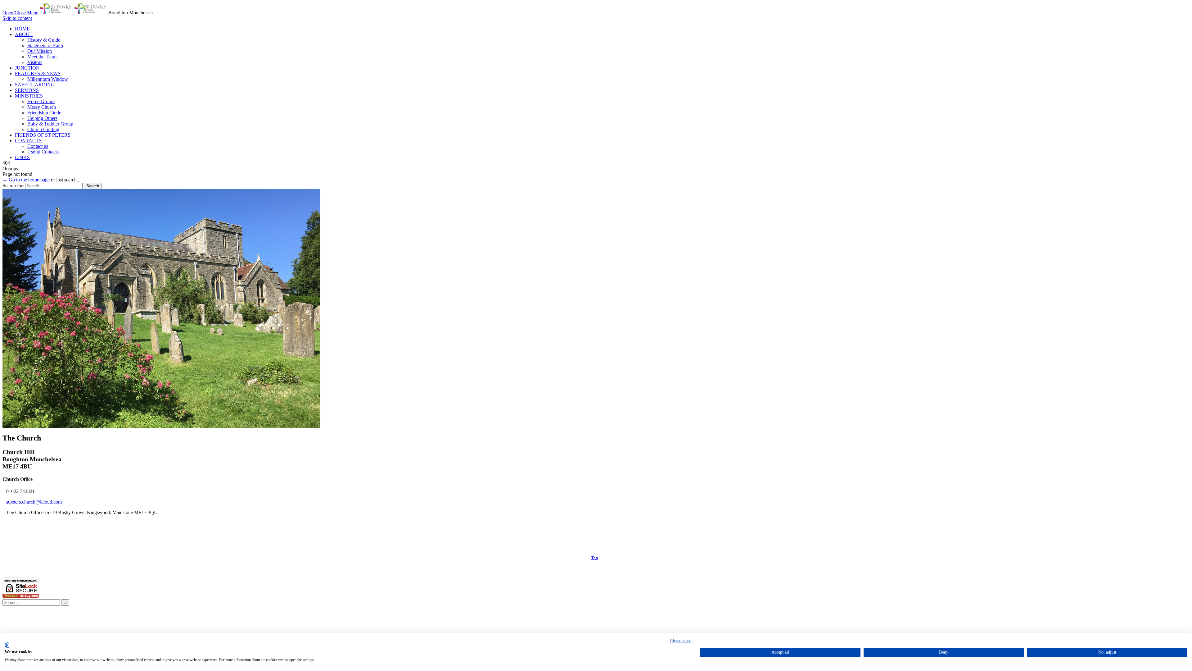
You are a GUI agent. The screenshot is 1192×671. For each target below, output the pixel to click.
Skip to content (17, 18)
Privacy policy (680, 640)
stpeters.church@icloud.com (32, 501)
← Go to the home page (26, 179)
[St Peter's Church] (74, 12)
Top (594, 557)
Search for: (13, 185)
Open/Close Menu (20, 12)
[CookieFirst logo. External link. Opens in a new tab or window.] (7, 645)
